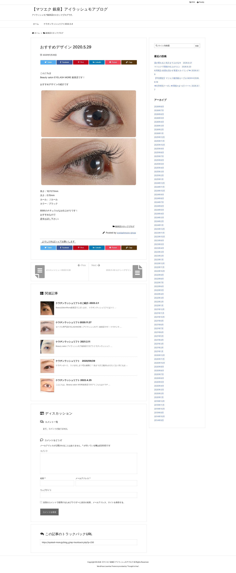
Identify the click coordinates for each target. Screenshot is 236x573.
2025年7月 (159, 156)
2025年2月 (159, 175)
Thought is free (133, 566)
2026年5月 (159, 118)
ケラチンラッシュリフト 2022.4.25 (74, 380)
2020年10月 (159, 363)
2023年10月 (159, 236)
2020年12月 (159, 355)
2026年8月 (159, 106)
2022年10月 (159, 271)
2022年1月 (158, 305)
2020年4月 (159, 386)
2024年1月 (159, 225)
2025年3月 (159, 171)
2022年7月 (159, 282)
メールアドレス (83, 478)
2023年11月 (159, 233)
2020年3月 (159, 389)
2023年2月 (159, 256)
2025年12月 (159, 137)
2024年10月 (159, 190)
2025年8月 (159, 152)
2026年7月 (159, 110)
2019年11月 (159, 405)
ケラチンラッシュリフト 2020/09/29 (75, 360)
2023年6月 (159, 240)
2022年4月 (159, 294)
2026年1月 (159, 133)
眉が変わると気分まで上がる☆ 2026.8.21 (173, 63)
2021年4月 (159, 340)
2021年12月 (159, 309)
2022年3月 (159, 298)
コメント (44, 451)
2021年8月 (159, 324)
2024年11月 (159, 187)
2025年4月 (159, 168)
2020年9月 (159, 366)
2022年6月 (159, 286)
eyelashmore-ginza (126, 232)
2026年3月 (159, 125)
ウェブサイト (46, 490)
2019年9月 (159, 412)
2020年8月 (159, 370)
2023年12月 (159, 229)
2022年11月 (159, 267)
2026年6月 (159, 114)
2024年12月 (159, 183)
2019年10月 (159, 409)
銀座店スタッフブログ (54, 33)
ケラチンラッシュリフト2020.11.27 (74, 322)
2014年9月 (159, 420)
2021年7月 (158, 328)
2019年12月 (159, 401)
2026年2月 (159, 129)
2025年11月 (159, 141)
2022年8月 (159, 278)
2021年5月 (159, 336)
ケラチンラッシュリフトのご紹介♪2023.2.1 (77, 303)
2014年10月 (159, 416)
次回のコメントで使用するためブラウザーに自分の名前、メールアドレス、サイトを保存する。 (84, 502)
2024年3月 (159, 217)
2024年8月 (159, 198)
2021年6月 (159, 332)
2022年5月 (159, 290)
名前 (42, 478)
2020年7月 (159, 374)
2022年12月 (159, 263)
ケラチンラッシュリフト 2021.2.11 (73, 341)
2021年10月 (159, 317)
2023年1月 (159, 259)
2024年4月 (159, 213)
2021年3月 (159, 344)
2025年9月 (159, 148)
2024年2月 (159, 221)
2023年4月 (159, 248)
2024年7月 (159, 202)
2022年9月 (159, 275)
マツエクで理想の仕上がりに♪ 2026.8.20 (172, 66)
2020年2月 (159, 393)
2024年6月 (159, 206)
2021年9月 (159, 321)
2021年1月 (158, 351)
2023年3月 (159, 252)
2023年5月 (159, 244)
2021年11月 (159, 313)
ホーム (37, 33)
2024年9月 (159, 194)
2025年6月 (159, 160)
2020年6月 (159, 378)
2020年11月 (159, 359)
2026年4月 (159, 122)
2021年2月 (158, 347)
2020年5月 (159, 382)
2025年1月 (159, 179)
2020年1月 (159, 397)
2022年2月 (159, 301)
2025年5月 (159, 164)
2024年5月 (159, 210)
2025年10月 (159, 145)
